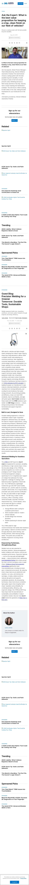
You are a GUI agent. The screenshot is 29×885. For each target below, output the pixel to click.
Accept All (14, 882)
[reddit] (17, 43)
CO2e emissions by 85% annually (14, 383)
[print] (26, 43)
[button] (3, 4)
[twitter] (14, 43)
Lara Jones (5, 318)
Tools (3, 11)
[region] (14, 880)
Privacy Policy (23, 878)
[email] (19, 43)
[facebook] (9, 43)
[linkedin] (12, 43)
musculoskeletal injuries (9, 560)
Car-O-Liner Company (21, 318)
